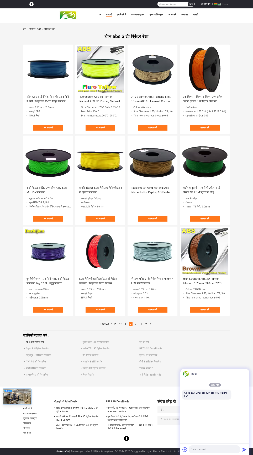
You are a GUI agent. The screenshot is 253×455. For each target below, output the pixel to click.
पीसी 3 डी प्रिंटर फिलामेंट (150, 361)
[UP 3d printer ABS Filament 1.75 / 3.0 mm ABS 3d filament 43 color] (152, 69)
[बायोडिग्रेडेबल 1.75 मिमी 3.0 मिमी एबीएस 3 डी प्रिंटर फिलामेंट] (100, 160)
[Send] (244, 449)
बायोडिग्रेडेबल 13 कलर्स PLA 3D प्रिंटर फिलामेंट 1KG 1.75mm (77, 418)
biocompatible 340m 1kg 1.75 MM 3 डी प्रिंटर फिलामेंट (77, 409)
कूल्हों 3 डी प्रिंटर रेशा (148, 355)
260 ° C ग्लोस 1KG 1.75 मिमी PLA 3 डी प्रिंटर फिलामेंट (77, 427)
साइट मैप (27, 432)
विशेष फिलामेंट (88, 374)
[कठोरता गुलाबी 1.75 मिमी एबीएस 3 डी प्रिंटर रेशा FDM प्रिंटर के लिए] (204, 160)
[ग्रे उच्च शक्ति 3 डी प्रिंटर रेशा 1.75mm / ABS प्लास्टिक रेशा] (152, 251)
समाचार (184, 14)
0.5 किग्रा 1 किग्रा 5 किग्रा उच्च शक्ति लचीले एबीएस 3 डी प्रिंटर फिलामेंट (202, 99)
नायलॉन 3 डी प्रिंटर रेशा (93, 361)
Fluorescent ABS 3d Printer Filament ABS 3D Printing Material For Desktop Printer (99, 99)
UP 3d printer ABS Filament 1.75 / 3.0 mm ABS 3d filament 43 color (151, 99)
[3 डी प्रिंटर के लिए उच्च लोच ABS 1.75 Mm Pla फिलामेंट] (48, 160)
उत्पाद (32, 29)
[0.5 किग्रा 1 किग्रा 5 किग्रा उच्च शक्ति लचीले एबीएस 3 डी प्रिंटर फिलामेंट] (204, 69)
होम (24, 29)
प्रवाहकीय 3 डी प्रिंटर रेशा (37, 374)
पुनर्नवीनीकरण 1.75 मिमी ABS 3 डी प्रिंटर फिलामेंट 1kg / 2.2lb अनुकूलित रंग (48, 281)
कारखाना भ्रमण (137, 14)
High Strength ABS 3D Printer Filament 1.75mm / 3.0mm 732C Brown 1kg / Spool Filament (202, 281)
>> (146, 323)
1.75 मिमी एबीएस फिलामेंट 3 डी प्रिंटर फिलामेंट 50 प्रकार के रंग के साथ (98, 281)
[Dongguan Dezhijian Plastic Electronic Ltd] (69, 15)
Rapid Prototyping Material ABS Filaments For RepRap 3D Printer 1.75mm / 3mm (151, 190)
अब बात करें (205, 4)
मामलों (195, 14)
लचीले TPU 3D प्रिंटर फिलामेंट (96, 348)
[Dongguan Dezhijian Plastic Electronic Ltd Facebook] (31, 4)
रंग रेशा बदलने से (146, 368)
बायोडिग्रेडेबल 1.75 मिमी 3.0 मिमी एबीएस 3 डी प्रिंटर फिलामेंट (100, 190)
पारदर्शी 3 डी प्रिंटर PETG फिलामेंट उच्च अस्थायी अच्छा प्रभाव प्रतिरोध (129, 409)
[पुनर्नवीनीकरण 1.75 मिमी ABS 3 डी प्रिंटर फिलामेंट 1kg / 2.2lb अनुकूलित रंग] (48, 251)
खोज (191, 4)
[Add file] (184, 449)
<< (120, 323)
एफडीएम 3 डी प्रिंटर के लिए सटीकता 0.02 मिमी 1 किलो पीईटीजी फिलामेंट (129, 418)
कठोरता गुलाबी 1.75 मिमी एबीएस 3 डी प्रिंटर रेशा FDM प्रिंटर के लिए (201, 190)
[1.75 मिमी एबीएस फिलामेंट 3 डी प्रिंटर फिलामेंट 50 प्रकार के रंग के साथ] (100, 251)
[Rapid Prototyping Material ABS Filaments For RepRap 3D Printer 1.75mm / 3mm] (152, 160)
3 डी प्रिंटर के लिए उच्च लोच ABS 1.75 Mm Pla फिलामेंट (47, 190)
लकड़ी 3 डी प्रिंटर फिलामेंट (94, 368)
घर (100, 14)
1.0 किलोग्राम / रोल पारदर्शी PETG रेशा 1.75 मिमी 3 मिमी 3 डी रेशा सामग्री (130, 427)
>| (151, 323)
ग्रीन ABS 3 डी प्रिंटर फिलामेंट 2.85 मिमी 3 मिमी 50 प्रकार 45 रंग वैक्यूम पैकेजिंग (48, 99)
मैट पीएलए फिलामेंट (90, 355)
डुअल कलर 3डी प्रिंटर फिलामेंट (96, 342)
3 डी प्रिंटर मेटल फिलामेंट (150, 374)
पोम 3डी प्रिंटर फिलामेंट (36, 368)
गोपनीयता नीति (62, 451)
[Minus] (244, 374)
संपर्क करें (172, 14)
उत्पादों (109, 14)
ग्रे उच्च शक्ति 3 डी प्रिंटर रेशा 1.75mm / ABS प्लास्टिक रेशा (152, 281)
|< (115, 323)
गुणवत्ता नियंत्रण (156, 14)
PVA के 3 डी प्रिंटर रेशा (36, 361)
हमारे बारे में (121, 14)
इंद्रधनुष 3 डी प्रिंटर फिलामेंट (38, 355)
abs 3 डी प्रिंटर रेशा (35, 342)
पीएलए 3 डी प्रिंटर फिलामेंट (37, 348)
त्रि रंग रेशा (144, 342)
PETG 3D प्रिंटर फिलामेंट (150, 348)
